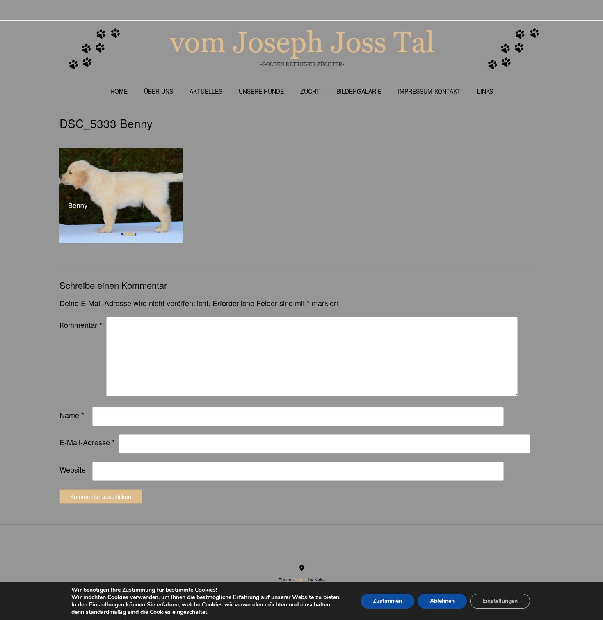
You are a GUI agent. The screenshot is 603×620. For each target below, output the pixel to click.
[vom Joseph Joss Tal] (301, 49)
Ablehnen (442, 601)
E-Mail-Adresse (87, 442)
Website (72, 469)
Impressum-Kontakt (429, 91)
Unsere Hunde (261, 91)
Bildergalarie (358, 91)
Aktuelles (206, 91)
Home (119, 91)
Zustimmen (387, 601)
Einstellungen (106, 605)
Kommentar (80, 324)
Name (71, 415)
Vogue (301, 579)
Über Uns (158, 91)
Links (485, 91)
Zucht (310, 91)
